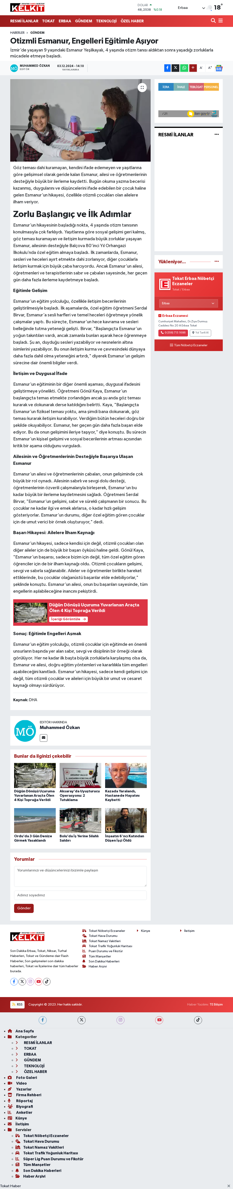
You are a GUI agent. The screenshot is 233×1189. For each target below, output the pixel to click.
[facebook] (43, 1020)
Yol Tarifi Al (202, 332)
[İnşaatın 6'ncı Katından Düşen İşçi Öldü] (126, 820)
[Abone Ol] (219, 68)
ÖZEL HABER (132, 21)
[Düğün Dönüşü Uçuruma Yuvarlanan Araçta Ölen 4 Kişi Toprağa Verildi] (35, 775)
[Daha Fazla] (193, 68)
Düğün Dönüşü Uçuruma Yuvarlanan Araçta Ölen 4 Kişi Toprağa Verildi (34, 795)
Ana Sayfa (24, 1031)
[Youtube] (38, 981)
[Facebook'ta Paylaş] (167, 68)
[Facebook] (14, 981)
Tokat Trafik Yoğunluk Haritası (110, 946)
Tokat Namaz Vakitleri (105, 941)
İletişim (189, 931)
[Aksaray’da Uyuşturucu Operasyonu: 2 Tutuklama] (80, 775)
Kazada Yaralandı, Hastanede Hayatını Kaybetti (122, 795)
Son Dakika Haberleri (104, 961)
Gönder (24, 908)
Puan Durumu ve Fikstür (106, 951)
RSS (19, 1004)
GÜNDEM (83, 21)
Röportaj (24, 1101)
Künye (145, 931)
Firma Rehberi (28, 1095)
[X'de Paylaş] (175, 68)
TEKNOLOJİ (106, 21)
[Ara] (214, 21)
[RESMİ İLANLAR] (217, 135)
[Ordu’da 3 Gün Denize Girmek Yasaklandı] (35, 820)
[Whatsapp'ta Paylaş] (184, 68)
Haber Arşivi (98, 966)
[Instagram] (30, 981)
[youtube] (159, 1020)
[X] (22, 981)
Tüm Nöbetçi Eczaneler (191, 345)
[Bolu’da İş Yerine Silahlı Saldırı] (80, 820)
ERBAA (65, 21)
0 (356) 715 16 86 (175, 332)
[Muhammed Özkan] (25, 731)
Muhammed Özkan (60, 727)
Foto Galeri (26, 1078)
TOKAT (48, 21)
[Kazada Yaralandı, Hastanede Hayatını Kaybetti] (126, 775)
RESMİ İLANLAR (24, 21)
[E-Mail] (43, 738)
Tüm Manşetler (100, 956)
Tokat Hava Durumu (103, 936)
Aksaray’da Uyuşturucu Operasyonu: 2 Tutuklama (80, 795)
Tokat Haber (10, 1186)
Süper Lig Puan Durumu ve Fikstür (53, 1159)
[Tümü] (217, 262)
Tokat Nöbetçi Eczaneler (107, 931)
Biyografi (24, 1107)
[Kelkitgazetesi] (27, 7)
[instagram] (120, 1020)
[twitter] (82, 1020)
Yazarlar (23, 1089)
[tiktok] (198, 1020)
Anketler (23, 1112)
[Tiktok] (47, 981)
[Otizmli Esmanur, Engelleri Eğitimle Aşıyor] (80, 120)
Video (21, 1083)
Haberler (17, 32)
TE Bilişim (216, 1004)
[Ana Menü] (220, 21)
